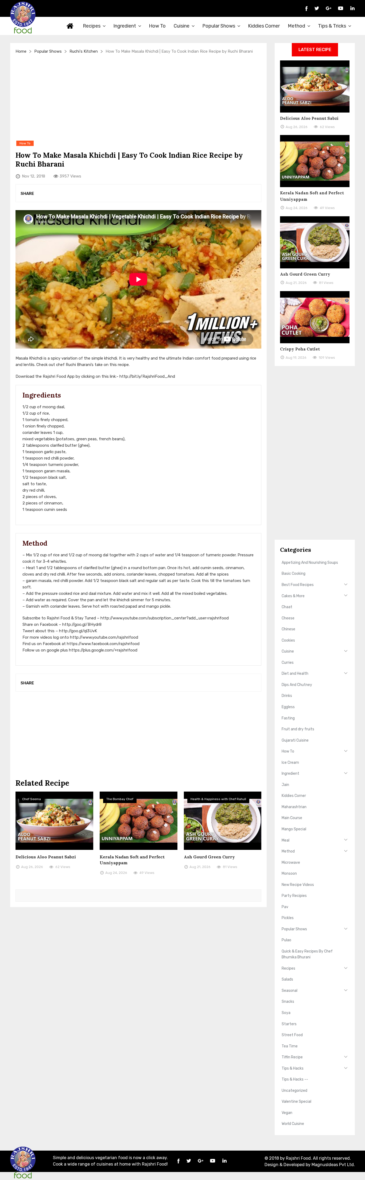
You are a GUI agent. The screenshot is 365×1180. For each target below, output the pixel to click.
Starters (289, 1024)
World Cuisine (293, 1123)
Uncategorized (294, 1090)
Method (296, 26)
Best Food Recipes (298, 585)
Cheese (288, 618)
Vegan (287, 1112)
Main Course (292, 818)
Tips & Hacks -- (295, 1079)
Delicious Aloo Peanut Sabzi (45, 856)
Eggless (288, 707)
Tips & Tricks (332, 26)
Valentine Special (296, 1101)
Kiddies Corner (264, 26)
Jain (285, 784)
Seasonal (289, 990)
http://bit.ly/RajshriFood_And (147, 376)
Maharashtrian (294, 807)
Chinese (288, 629)
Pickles (288, 918)
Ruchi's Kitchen (83, 51)
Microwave (291, 862)
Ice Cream (290, 762)
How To (157, 26)
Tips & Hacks (293, 1068)
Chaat (287, 607)
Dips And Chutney (297, 684)
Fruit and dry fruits (298, 729)
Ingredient (124, 26)
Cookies (288, 640)
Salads (287, 979)
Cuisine (181, 26)
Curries (288, 662)
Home (70, 26)
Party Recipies (294, 895)
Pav (285, 907)
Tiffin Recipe (292, 1057)
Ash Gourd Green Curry (209, 856)
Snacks (288, 1001)
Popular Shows (218, 26)
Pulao (286, 940)
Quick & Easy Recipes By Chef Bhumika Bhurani (307, 954)
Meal (285, 840)
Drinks (287, 695)
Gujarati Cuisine (295, 740)
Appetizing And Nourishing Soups (310, 562)
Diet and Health (295, 673)
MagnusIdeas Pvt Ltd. (333, 1164)
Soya (286, 1013)
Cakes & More (293, 596)
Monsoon (289, 873)
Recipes (91, 26)
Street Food (292, 1035)
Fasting (288, 718)
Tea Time (290, 1046)
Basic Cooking (293, 573)
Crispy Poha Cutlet (300, 349)
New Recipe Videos (298, 884)
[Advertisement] (138, 97)
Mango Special (294, 829)
